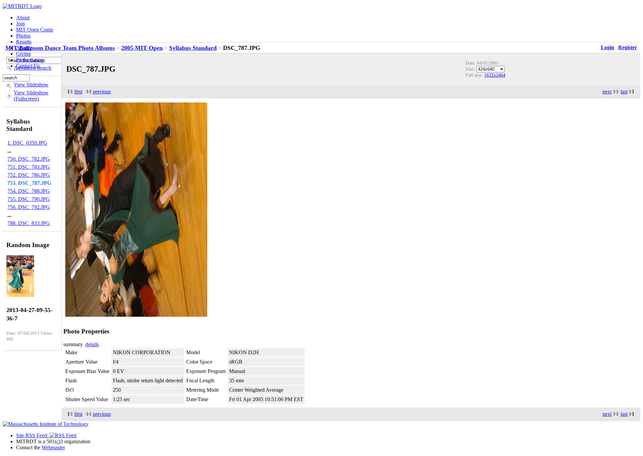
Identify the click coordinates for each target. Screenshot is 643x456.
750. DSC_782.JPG (28, 159)
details (92, 344)
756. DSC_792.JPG (28, 207)
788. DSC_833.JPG (28, 223)
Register (627, 47)
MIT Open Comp (34, 29)
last (624, 91)
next (607, 91)
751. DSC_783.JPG (28, 167)
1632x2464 (494, 75)
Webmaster (53, 447)
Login (607, 47)
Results (23, 42)
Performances (30, 60)
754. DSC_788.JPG (28, 191)
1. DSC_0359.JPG (27, 143)
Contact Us (28, 66)
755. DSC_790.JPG (28, 199)
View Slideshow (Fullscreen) (31, 95)
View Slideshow (31, 84)
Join (20, 23)
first (78, 91)
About (22, 17)
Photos (23, 36)
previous (102, 91)
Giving (23, 54)
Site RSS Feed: (33, 435)
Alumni (24, 48)
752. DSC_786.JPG (28, 175)
